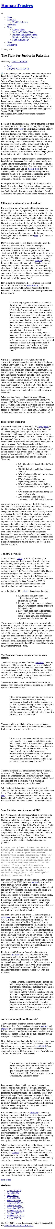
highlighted (43, 426)
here (3, 795)
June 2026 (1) (13, 1195)
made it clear (33, 169)
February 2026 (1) (15, 1203)
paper (20, 129)
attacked (44, 1026)
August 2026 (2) (14, 1190)
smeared (4, 1029)
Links (9, 42)
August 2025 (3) (14, 1218)
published (39, 662)
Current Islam (18, 30)
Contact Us (12, 45)
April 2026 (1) (13, 1198)
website (38, 260)
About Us (11, 19)
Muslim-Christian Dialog (23, 32)
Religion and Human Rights (24, 35)
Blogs (9, 27)
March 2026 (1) (14, 1200)
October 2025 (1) (14, 1213)
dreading (34, 1112)
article (19, 558)
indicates (15, 954)
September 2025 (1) (15, 1215)
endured (15, 1152)
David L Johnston (20, 22)
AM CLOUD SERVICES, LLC (18, 1225)
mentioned (5, 917)
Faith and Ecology (20, 40)
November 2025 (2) (15, 1210)
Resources (11, 24)
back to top (6, 1180)
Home (9, 17)
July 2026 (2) (13, 1193)
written (35, 882)
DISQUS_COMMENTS (18, 69)
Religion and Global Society (25, 37)
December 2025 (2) (15, 1208)
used (36, 235)
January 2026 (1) (14, 1205)
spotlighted (41, 1046)
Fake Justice (32, 285)
